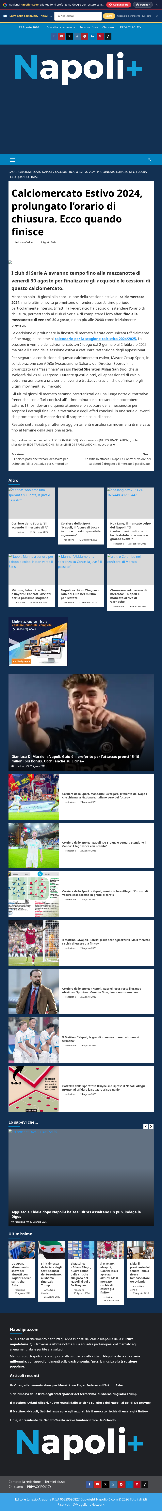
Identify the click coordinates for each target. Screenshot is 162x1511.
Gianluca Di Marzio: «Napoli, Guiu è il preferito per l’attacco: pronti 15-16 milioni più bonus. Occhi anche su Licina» (75, 758)
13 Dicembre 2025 (39, 531)
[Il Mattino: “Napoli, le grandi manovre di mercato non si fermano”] (33, 1040)
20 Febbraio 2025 (137, 543)
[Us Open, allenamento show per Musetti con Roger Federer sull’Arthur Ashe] (21, 1250)
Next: (118, 459)
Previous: (39, 459)
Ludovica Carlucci (24, 242)
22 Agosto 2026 (88, 899)
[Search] (149, 159)
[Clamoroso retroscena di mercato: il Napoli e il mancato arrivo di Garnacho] (130, 569)
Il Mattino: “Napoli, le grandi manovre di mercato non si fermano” (100, 1039)
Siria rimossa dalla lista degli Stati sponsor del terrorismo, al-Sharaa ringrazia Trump (51, 1274)
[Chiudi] (157, 5)
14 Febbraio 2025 (137, 606)
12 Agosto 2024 (48, 242)
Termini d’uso (89, 27)
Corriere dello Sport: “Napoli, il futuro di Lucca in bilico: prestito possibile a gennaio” (81, 529)
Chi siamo (108, 27)
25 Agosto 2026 (37, 766)
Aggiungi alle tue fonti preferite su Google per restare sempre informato (64, 4)
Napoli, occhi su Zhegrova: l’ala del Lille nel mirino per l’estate (80, 594)
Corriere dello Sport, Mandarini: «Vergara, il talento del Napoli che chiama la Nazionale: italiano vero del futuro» (104, 795)
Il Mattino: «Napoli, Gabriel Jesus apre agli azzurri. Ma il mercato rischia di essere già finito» (106, 941)
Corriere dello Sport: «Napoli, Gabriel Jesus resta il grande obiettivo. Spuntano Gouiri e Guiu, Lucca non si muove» (101, 990)
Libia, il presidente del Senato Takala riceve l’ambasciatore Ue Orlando (140, 1272)
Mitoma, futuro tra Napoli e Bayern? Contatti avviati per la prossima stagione (31, 594)
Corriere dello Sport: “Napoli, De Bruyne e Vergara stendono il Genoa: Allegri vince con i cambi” (104, 844)
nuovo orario (106, 444)
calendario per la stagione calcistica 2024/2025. (96, 338)
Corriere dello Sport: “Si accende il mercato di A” (29, 525)
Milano (60, 444)
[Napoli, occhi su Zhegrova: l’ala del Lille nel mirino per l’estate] (81, 569)
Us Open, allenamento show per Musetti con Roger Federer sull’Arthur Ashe (21, 1274)
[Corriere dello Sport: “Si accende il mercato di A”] (31, 503)
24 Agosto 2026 (88, 801)
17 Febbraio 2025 (88, 602)
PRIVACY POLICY (130, 27)
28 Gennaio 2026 (38, 1221)
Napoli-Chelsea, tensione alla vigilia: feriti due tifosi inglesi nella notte (73, 1216)
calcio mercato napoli (33, 440)
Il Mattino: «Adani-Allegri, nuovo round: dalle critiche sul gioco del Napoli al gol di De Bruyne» (81, 1274)
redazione (20, 531)
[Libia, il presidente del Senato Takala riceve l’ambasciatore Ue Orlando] (140, 1250)
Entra (109, 16)
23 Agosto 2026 (88, 850)
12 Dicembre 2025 (88, 539)
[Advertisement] (81, 124)
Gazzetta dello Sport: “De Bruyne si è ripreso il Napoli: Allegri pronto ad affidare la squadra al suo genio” (103, 1087)
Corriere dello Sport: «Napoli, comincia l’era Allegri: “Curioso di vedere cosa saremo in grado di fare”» (105, 893)
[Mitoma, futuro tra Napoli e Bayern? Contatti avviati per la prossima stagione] (31, 569)
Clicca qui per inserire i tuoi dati (134, 15)
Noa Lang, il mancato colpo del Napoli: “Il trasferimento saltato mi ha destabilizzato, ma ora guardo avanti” (130, 531)
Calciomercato (89, 440)
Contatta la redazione (61, 27)
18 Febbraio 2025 (38, 602)
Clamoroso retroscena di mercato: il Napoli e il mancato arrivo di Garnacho (128, 596)
